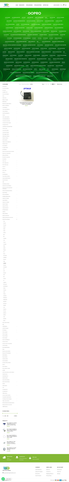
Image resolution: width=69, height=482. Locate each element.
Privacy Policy (48, 475)
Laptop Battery (5, 200)
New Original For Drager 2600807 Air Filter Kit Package (11, 448)
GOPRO (4, 263)
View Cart (59, 471)
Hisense (4, 265)
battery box (4, 97)
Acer (4, 221)
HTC (4, 270)
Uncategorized (5, 391)
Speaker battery (5, 377)
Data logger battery (6, 134)
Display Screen (5, 143)
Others (4, 293)
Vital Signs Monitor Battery (7, 398)
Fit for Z (4, 172)
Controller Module (6, 132)
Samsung (4, 303)
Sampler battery (5, 358)
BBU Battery (5, 101)
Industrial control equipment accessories (7, 188)
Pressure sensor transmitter (7, 343)
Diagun (4, 249)
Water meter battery (6, 400)
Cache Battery (5, 107)
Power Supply (5, 337)
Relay (3, 349)
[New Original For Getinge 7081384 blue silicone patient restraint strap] (4, 424)
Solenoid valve (5, 374)
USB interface (5, 393)
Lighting (4, 211)
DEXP (4, 247)
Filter (15, 415)
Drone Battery (5, 145)
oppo (4, 291)
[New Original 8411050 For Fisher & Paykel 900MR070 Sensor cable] (4, 437)
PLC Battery (5, 330)
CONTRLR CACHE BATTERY (7, 126)
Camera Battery (5, 111)
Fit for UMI (4, 170)
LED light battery (5, 209)
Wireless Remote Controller (7, 404)
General (4, 259)
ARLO (4, 228)
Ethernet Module (5, 155)
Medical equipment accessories (8, 217)
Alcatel (4, 223)
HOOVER (5, 267)
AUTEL (4, 232)
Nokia (4, 288)
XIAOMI (4, 318)
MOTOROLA (5, 286)
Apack (4, 226)
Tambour (4, 309)
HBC (3, 181)
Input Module (5, 192)
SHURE (4, 370)
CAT (4, 240)
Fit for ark (4, 160)
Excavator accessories (6, 157)
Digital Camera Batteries (7, 141)
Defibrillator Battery (6, 136)
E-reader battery (5, 147)
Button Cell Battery (6, 105)
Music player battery (6, 322)
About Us (48, 469)
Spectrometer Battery (6, 381)
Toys (3, 387)
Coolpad (4, 244)
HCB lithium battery (6, 183)
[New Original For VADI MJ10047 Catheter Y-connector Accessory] (4, 443)
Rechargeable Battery (6, 347)
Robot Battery (5, 354)
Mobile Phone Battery (6, 219)
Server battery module (6, 368)
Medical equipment (6, 215)
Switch (4, 383)
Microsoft (5, 284)
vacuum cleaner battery (6, 395)
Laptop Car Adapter (6, 202)
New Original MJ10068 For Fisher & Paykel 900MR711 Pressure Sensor (12, 430)
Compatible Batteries (6, 118)
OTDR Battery (5, 326)
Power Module (5, 335)
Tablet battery (5, 385)
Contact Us (48, 471)
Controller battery (6, 130)
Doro (4, 253)
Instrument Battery (6, 194)
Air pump (4, 90)
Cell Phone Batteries (6, 113)
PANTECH (5, 297)
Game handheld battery (6, 178)
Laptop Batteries (38, 469)
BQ (3, 236)
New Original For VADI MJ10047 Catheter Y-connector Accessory (11, 442)
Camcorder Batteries (6, 109)
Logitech (4, 282)
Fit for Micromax (5, 164)
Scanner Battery (5, 360)
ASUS (4, 230)
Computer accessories (6, 120)
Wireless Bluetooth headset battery (8, 402)
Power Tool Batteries (6, 339)
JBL (4, 276)
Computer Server (5, 124)
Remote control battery (6, 351)
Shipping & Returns (49, 473)
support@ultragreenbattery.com (10, 472)
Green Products (38, 475)
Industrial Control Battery (7, 185)
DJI (3, 251)
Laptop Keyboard (5, 207)
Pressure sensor (5, 341)
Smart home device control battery (8, 372)
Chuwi (4, 242)
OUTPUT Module (5, 328)
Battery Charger (5, 99)
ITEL (4, 274)
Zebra (4, 320)
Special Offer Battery (6, 379)
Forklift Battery (5, 174)
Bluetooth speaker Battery (7, 103)
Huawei (4, 272)
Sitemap (58, 473)
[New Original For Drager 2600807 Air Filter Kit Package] (4, 449)
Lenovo (4, 278)
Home (20, 84)
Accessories (5, 86)
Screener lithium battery (7, 362)
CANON (4, 238)
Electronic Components (6, 153)
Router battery (5, 356)
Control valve (5, 128)
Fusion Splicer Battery (6, 176)
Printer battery (5, 345)
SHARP (4, 305)
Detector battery (5, 137)
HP (3, 268)
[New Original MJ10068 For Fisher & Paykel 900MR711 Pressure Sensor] (4, 431)
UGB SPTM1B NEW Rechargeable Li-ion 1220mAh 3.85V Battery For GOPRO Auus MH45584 (26, 103)
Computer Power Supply (7, 122)
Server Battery (5, 366)
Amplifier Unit (5, 92)
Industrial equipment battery (7, 190)
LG (3, 280)
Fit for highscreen (5, 162)
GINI (4, 261)
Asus (3, 95)
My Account (59, 469)
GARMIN (4, 257)
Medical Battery (5, 213)
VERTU (4, 314)
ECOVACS (5, 255)
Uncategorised (5, 389)
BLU (4, 234)
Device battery (5, 139)
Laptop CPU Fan (5, 205)
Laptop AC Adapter (6, 198)
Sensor (4, 364)
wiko (4, 316)
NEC (3, 324)
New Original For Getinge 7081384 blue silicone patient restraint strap (12, 423)
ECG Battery (5, 149)
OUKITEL (4, 295)
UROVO (4, 312)
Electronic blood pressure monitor (8, 151)
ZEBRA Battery (5, 406)
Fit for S (4, 168)
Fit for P (4, 166)
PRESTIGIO (5, 299)
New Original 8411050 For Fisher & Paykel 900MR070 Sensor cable (12, 436)
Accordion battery (6, 88)
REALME (4, 301)
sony (4, 307)
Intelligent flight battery (6, 196)
